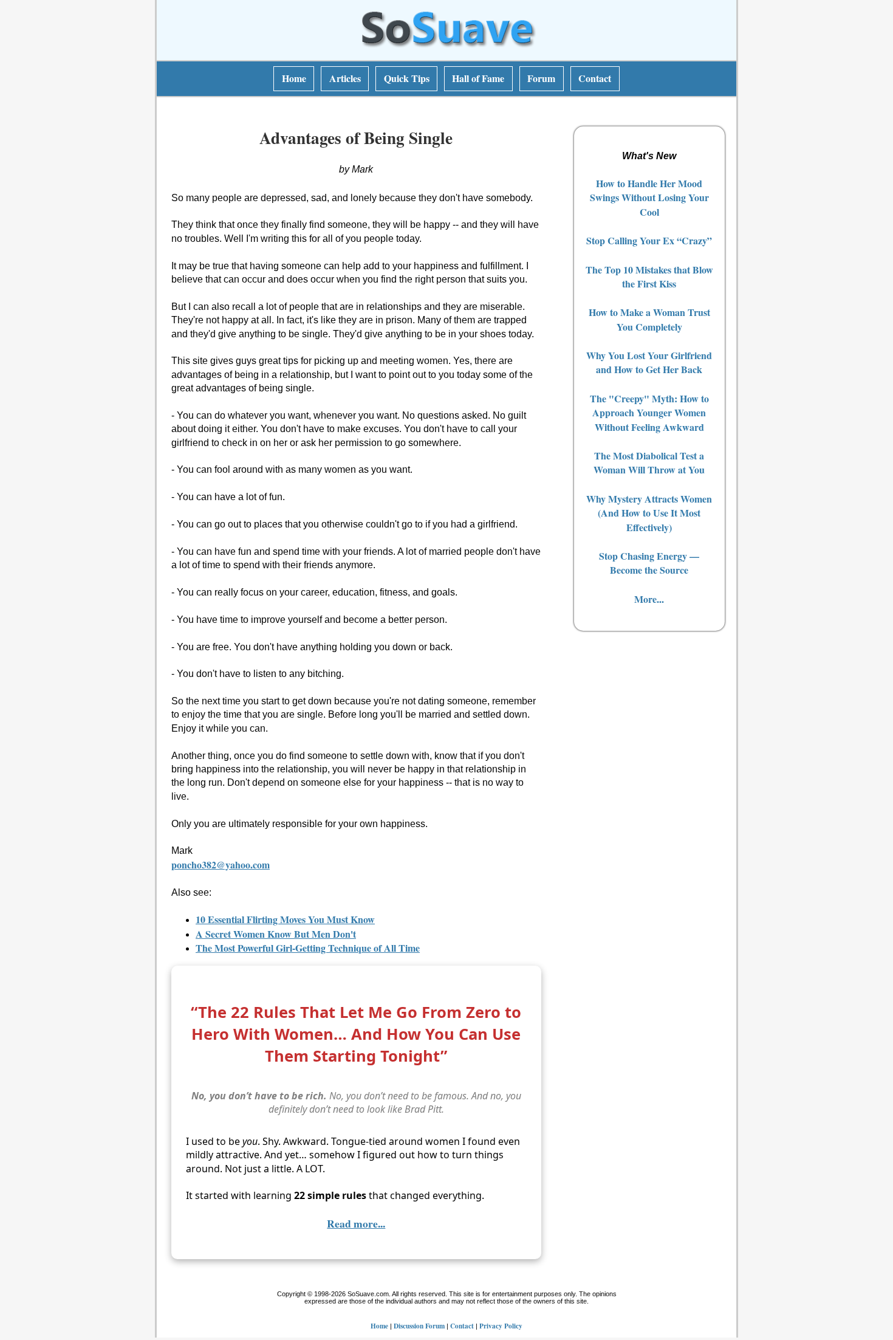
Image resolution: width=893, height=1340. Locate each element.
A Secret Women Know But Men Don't (276, 934)
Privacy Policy (500, 1326)
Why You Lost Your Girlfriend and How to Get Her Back (649, 362)
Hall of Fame (478, 78)
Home (294, 78)
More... (649, 599)
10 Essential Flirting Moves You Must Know (285, 919)
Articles (345, 78)
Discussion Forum (419, 1326)
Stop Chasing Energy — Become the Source (649, 563)
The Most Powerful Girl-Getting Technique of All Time (308, 948)
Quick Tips (406, 78)
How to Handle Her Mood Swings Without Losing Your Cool (649, 197)
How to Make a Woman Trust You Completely (649, 319)
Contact (594, 78)
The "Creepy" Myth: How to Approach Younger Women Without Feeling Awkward (649, 412)
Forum (541, 78)
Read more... (356, 1223)
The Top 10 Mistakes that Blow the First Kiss (649, 276)
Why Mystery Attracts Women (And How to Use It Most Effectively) (649, 513)
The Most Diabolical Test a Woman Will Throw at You (649, 462)
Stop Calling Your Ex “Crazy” (649, 240)
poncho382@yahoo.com (220, 864)
